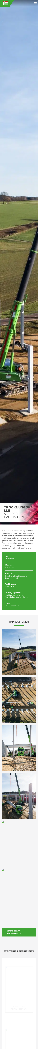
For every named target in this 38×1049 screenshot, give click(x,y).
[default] (19, 674)
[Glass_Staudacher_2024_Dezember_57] (19, 914)
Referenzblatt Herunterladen (14, 932)
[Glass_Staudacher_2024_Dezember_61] (19, 770)
